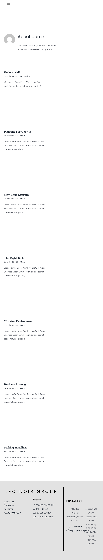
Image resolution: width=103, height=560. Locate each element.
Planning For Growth (17, 131)
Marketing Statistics (17, 194)
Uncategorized (25, 76)
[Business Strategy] (26, 363)
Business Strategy (15, 384)
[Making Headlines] (26, 427)
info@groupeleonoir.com (77, 530)
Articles (22, 135)
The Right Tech (14, 258)
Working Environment (18, 321)
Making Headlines (15, 447)
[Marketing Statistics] (26, 174)
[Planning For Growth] (26, 111)
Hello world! (12, 72)
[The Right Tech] (26, 237)
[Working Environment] (26, 300)
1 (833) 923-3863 (74, 526)
